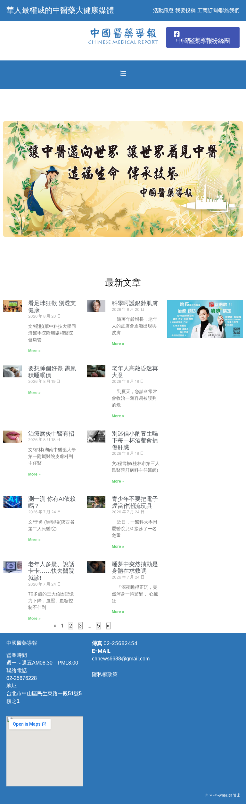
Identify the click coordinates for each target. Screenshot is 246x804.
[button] (203, 37)
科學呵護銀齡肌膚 (135, 303)
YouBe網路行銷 (220, 795)
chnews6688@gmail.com (121, 658)
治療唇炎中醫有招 (51, 433)
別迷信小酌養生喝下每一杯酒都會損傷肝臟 (135, 440)
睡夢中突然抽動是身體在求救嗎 (135, 567)
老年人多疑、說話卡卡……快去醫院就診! (51, 571)
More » (34, 351)
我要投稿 (185, 10)
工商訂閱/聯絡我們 (218, 10)
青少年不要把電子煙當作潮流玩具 (135, 502)
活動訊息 (163, 10)
